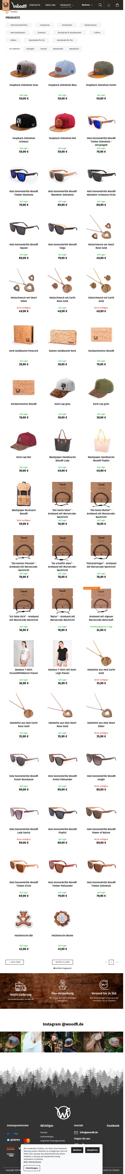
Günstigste (30, 49)
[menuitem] (35, 5)
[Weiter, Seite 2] (111, 962)
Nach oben (15, 962)
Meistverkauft (58, 49)
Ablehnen (77, 1150)
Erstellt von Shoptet (110, 1170)
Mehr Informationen (32, 1162)
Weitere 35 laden (63, 962)
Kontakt (43, 1132)
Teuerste (44, 49)
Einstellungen (32, 1168)
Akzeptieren (92, 1150)
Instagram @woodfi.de (63, 1024)
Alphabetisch (74, 49)
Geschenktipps (46, 1136)
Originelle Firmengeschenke (52, 1141)
